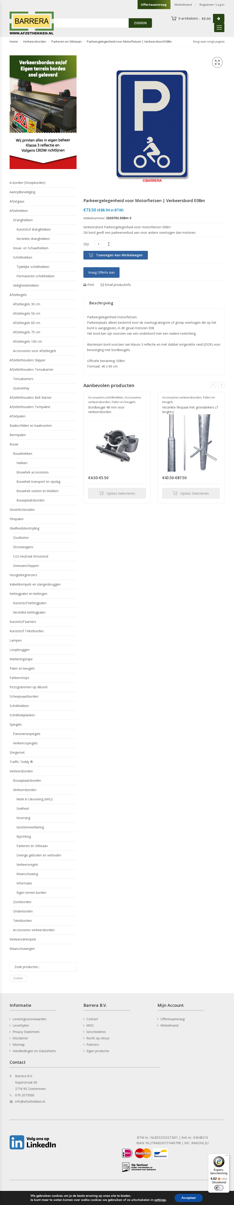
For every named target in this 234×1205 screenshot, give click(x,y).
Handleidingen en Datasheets (34, 1051)
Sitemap (19, 1044)
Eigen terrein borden (31, 892)
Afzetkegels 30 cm (26, 304)
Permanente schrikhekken (35, 276)
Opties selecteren (120, 493)
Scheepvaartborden (24, 696)
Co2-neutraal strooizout (30, 556)
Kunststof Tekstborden (27, 631)
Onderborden (23, 911)
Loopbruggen (19, 649)
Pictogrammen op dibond (28, 687)
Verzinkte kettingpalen (29, 612)
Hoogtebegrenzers (23, 575)
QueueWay (21, 388)
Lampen (16, 640)
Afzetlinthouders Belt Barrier (31, 397)
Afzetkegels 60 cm (26, 323)
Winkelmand (183, 5)
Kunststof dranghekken (33, 229)
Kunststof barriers (23, 621)
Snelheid (22, 808)
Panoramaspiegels (26, 734)
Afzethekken (19, 210)
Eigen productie (97, 1051)
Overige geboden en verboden (38, 855)
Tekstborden (22, 920)
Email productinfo (117, 285)
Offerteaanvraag (154, 5)
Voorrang (23, 818)
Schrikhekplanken (22, 715)
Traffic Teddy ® (21, 762)
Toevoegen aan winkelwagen (119, 255)
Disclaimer (20, 1038)
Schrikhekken (22, 257)
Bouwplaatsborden (30, 500)
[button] (217, 62)
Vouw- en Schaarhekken (30, 248)
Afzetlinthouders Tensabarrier (31, 369)
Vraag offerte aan (101, 272)
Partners (92, 1044)
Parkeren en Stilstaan (66, 41)
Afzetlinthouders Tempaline (30, 407)
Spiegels (16, 724)
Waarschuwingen (22, 948)
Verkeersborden (34, 41)
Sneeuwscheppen (26, 565)
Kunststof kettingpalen (29, 603)
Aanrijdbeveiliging (22, 192)
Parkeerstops (19, 678)
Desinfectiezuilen (22, 509)
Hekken (21, 463)
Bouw (14, 444)
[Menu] (226, 1156)
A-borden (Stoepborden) (27, 182)
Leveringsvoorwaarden (29, 1019)
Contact (92, 1019)
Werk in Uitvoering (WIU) (34, 799)
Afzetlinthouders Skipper (27, 360)
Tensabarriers (23, 379)
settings (160, 1200)
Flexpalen (17, 519)
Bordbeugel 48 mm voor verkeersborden (106, 409)
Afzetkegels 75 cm (26, 332)
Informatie (24, 883)
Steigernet (17, 752)
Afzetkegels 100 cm (27, 341)
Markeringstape (21, 659)
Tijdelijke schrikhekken (32, 267)
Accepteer (188, 1198)
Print (90, 285)
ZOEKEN (140, 23)
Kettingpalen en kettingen (28, 593)
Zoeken (18, 978)
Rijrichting (23, 836)
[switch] (218, 1187)
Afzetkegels (18, 295)
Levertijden (21, 1025)
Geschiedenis (96, 1032)
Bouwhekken (22, 453)
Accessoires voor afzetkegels (34, 351)
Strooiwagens (23, 547)
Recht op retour (98, 1038)
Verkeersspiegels (25, 743)
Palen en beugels (123, 402)
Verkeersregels (27, 864)
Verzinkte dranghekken (33, 238)
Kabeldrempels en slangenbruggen (35, 584)
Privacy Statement (26, 1032)
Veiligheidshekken (26, 285)
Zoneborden (22, 902)
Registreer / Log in (211, 5)
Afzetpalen (17, 416)
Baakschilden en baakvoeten (31, 425)
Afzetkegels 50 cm (26, 313)
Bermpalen (18, 435)
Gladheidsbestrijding (24, 528)
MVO (90, 1025)
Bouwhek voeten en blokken (37, 491)
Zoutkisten (21, 537)
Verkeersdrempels (23, 939)
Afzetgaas (17, 201)
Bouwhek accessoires (32, 472)
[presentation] (213, 385)
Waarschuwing (27, 874)
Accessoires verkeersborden (182, 397)
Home (14, 41)
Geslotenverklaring (30, 827)
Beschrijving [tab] (101, 303)
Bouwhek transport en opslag (38, 481)
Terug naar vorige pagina (208, 41)
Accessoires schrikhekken (105, 397)
